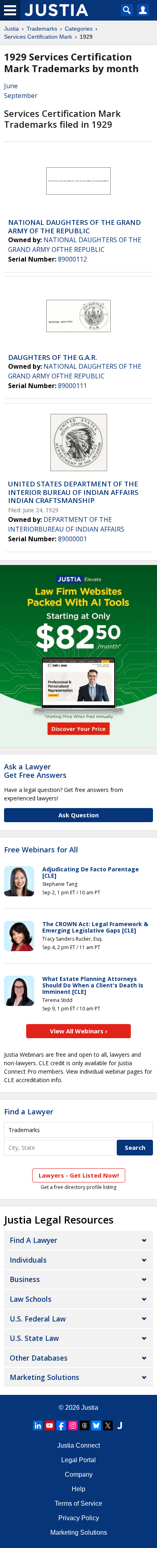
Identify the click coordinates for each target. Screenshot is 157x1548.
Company (79, 1474)
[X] (108, 1425)
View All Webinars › (78, 1031)
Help (78, 1489)
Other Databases (39, 1358)
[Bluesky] (96, 1425)
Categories (79, 28)
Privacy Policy (78, 1518)
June (11, 85)
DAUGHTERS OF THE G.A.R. (52, 357)
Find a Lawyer (28, 1111)
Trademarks (42, 28)
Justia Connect (78, 1445)
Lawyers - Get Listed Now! (79, 1175)
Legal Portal (78, 1460)
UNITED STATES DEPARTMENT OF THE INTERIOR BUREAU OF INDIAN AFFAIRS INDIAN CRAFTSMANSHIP (73, 492)
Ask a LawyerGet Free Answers (35, 771)
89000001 (72, 538)
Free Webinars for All (41, 850)
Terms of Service (78, 1503)
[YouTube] (49, 1425)
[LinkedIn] (38, 1425)
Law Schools (31, 1299)
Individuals (28, 1260)
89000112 (72, 259)
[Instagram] (73, 1425)
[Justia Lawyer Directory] (119, 1425)
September (20, 95)
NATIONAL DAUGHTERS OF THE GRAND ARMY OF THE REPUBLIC (74, 226)
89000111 (72, 385)
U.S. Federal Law (38, 1319)
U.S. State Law (34, 1338)
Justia (11, 28)
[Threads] (84, 1425)
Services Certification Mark (38, 36)
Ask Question (78, 815)
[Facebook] (61, 1425)
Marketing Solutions (44, 1377)
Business (25, 1279)
